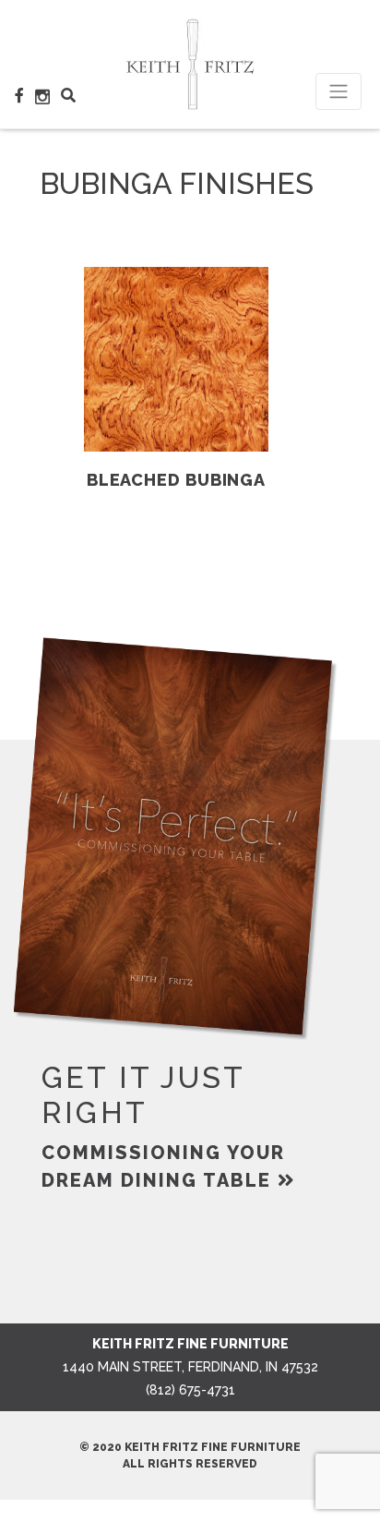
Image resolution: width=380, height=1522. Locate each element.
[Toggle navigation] (338, 91)
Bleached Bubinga (176, 479)
